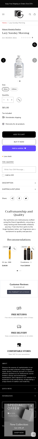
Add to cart (19, 134)
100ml (14, 89)
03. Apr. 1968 (6, 262)
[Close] (31, 406)
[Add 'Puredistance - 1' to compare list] (33, 248)
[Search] (30, 14)
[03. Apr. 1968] (9, 253)
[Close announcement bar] (34, 4)
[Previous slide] (3, 60)
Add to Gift (9, 175)
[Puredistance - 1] (28, 253)
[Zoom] (34, 44)
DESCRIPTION (7, 183)
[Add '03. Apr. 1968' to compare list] (14, 248)
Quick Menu (7, 388)
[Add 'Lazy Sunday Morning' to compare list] (19, 99)
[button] (18, 81)
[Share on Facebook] (19, 198)
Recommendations (19, 239)
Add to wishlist (17, 148)
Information (7, 396)
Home (4, 23)
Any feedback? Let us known (19, 292)
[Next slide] (34, 60)
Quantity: (5, 95)
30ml (5, 89)
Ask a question (8, 162)
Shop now (19, 433)
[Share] (12, 198)
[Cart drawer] (34, 14)
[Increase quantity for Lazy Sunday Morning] (12, 100)
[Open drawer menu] (3, 14)
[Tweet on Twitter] (26, 198)
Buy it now (19, 142)
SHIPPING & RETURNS (11, 189)
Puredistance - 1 (26, 262)
